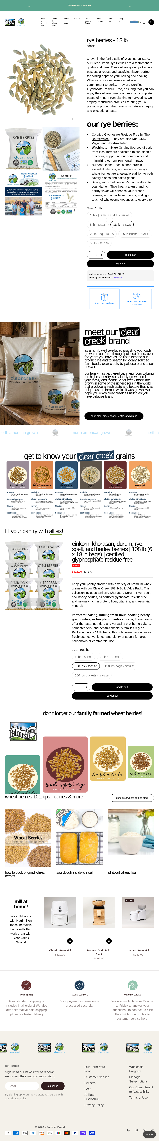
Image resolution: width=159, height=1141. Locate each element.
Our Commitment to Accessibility (141, 1089)
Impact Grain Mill (138, 950)
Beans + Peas (66, 20)
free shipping (26, 994)
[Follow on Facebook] (128, 1130)
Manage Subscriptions (138, 1079)
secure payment (79, 994)
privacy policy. (18, 1098)
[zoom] (73, 119)
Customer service (132, 994)
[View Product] (142, 475)
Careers (89, 1083)
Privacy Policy (94, 1105)
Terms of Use (138, 1097)
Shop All (121, 19)
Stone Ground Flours (88, 20)
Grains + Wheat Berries (55, 22)
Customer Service (96, 1077)
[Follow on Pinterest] (144, 1130)
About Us (111, 19)
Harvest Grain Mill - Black (99, 952)
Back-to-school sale (44, 22)
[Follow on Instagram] (136, 1130)
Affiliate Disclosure (91, 1097)
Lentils (77, 18)
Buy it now (120, 263)
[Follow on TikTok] (152, 1130)
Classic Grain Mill (60, 950)
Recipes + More (100, 19)
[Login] (134, 22)
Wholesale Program (136, 1069)
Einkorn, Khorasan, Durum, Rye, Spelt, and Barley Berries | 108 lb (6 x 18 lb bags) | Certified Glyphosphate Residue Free (112, 552)
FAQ (87, 1089)
